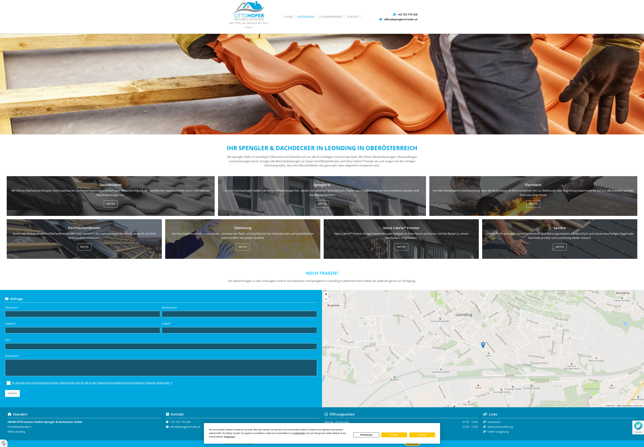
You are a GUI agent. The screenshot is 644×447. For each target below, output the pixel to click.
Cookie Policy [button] (299, 433)
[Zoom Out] (326, 299)
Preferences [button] (229, 437)
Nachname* (169, 307)
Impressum (494, 422)
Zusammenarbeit (331, 17)
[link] (306, 17)
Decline (394, 435)
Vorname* (11, 307)
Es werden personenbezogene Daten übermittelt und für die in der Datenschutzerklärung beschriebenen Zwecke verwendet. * (92, 383)
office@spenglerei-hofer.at (401, 19)
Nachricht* (12, 356)
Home (289, 17)
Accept (422, 435)
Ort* (8, 340)
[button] (111, 203)
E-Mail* (166, 323)
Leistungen (305, 17)
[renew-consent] (4, 443)
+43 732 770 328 (407, 14)
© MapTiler (610, 405)
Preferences (366, 435)
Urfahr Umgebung (498, 431)
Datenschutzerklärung (500, 426)
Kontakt (353, 17)
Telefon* (10, 323)
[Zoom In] (326, 294)
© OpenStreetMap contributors (629, 405)
